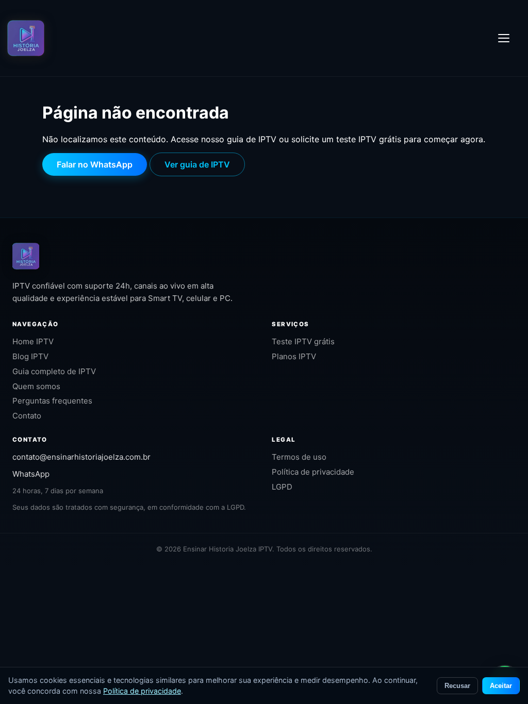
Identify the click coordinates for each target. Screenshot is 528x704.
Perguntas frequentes (52, 401)
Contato (26, 416)
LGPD (282, 487)
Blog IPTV (30, 356)
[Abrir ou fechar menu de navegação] (509, 38)
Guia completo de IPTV (54, 371)
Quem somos (36, 386)
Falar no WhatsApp (95, 164)
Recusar (457, 686)
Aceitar (501, 686)
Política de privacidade (313, 472)
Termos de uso (299, 457)
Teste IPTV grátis (303, 341)
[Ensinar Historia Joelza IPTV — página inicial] (25, 38)
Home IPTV (33, 341)
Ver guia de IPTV (197, 164)
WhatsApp (31, 474)
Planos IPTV (294, 356)
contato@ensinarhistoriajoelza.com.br (81, 457)
